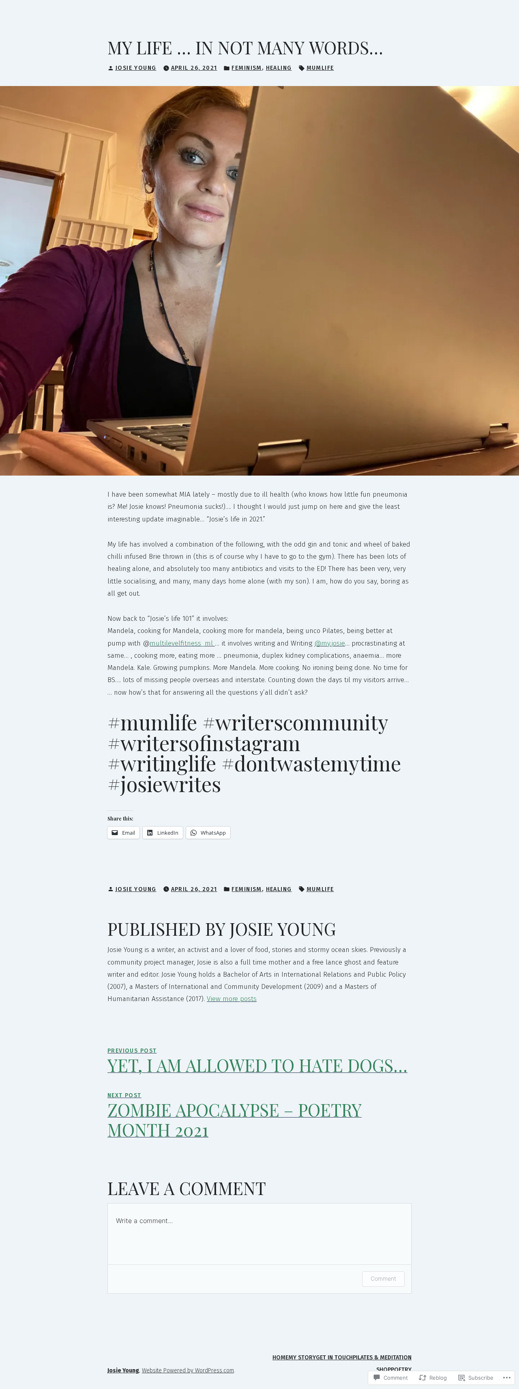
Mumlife (320, 68)
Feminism (247, 68)
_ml (208, 643)
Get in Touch (334, 1357)
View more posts (232, 999)
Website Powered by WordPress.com (188, 1370)
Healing (279, 68)
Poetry (401, 1369)
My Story (302, 1357)
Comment (383, 1278)
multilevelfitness (175, 643)
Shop (383, 1369)
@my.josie (329, 643)
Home (280, 1357)
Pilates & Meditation (382, 1357)
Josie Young (136, 68)
